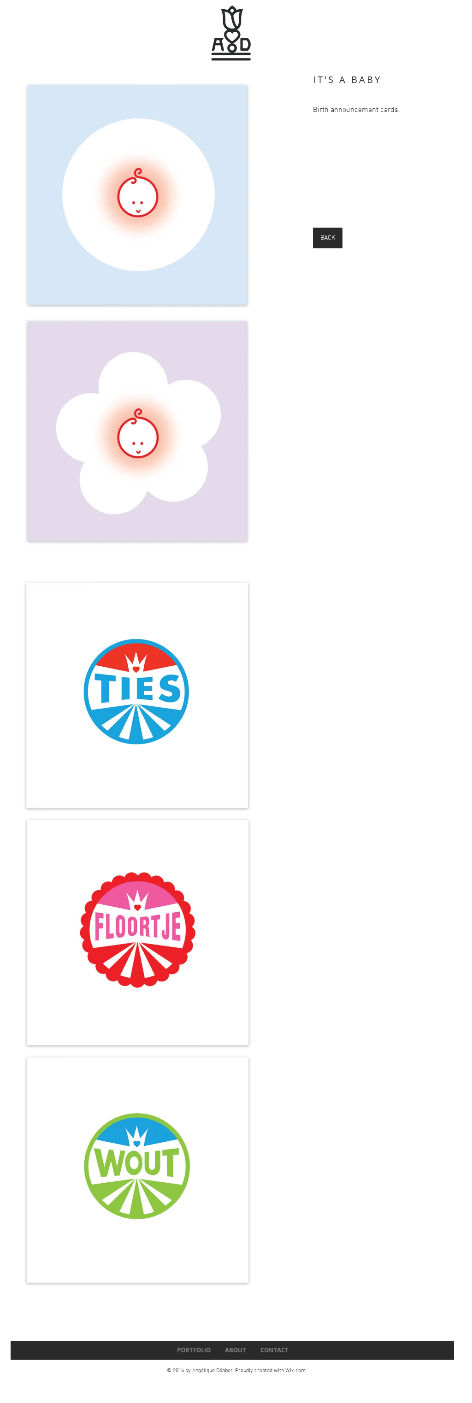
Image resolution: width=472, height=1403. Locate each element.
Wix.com (295, 1371)
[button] (137, 691)
